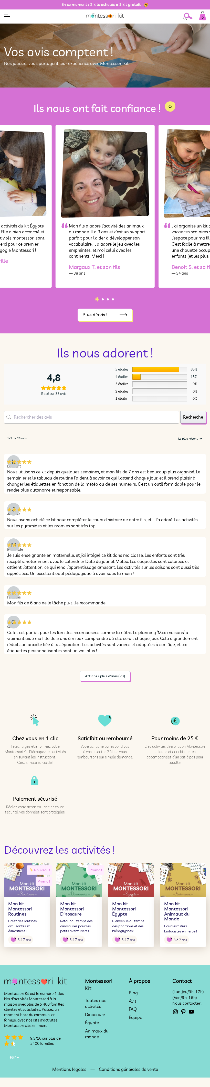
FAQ (133, 1009)
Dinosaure (95, 1014)
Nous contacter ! (187, 1003)
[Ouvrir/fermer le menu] (7, 16)
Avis (132, 1001)
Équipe (135, 1017)
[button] (97, 299)
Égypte (92, 1022)
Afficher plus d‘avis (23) (105, 676)
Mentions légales (69, 1069)
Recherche (193, 417)
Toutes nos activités (95, 1003)
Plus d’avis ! (94, 315)
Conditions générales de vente (128, 1069)
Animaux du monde (97, 1034)
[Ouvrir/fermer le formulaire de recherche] (189, 16)
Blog (133, 992)
